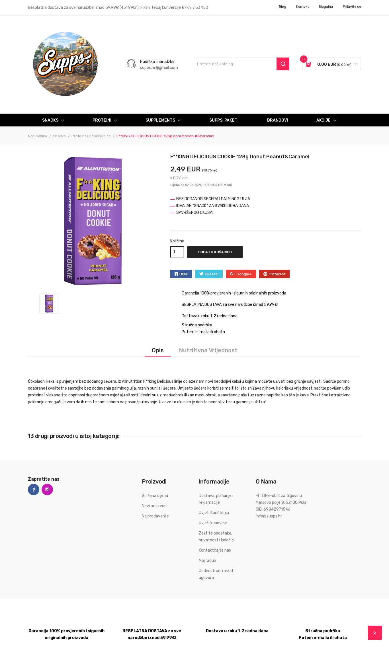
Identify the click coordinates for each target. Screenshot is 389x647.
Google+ (244, 274)
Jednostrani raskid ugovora (216, 574)
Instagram (47, 489)
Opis (158, 350)
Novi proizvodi (154, 505)
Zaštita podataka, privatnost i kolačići (217, 536)
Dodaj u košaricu (215, 252)
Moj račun (207, 560)
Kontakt (302, 7)
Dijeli (183, 274)
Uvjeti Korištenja (214, 512)
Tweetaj (211, 274)
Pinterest (277, 274)
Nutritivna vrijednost (208, 350)
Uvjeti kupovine (213, 523)
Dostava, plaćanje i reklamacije (216, 499)
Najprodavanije (155, 516)
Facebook (33, 489)
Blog (282, 7)
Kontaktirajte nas (215, 550)
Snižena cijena (155, 495)
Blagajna (326, 7)
